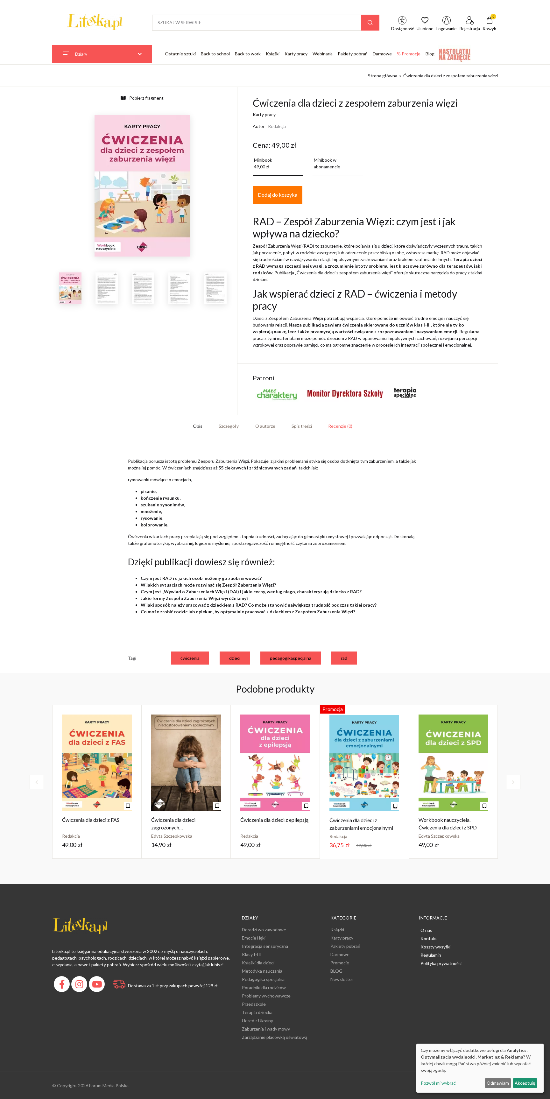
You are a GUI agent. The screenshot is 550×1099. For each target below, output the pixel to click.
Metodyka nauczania (262, 971)
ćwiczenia (190, 658)
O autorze (265, 426)
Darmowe (382, 53)
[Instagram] (80, 986)
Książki (272, 53)
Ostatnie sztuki (180, 53)
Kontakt (428, 938)
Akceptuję (525, 1083)
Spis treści (302, 426)
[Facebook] (62, 986)
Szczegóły (229, 426)
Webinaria (323, 53)
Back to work (248, 53)
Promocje (339, 962)
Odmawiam (498, 1083)
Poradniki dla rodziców (264, 987)
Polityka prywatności (441, 963)
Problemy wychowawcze (266, 995)
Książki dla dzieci (258, 962)
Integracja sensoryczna (265, 946)
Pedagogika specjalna (263, 979)
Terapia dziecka (257, 1012)
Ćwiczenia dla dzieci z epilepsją (274, 820)
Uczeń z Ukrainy (257, 1020)
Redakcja (277, 126)
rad (344, 658)
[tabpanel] (97, 782)
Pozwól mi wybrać (438, 1083)
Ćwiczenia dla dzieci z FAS (90, 820)
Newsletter (341, 979)
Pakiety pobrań (353, 53)
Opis (197, 426)
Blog (430, 53)
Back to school (215, 53)
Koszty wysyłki (435, 946)
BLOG (336, 971)
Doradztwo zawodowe (264, 929)
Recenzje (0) (340, 426)
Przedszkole (254, 1004)
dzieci (234, 658)
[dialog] (480, 1068)
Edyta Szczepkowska (171, 836)
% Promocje (408, 53)
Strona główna (382, 75)
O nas (426, 930)
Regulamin (430, 955)
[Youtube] (97, 986)
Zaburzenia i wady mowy (266, 1029)
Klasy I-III (252, 954)
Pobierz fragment (146, 98)
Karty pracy (296, 53)
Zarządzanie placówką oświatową (274, 1037)
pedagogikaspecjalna (290, 658)
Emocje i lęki (253, 937)
